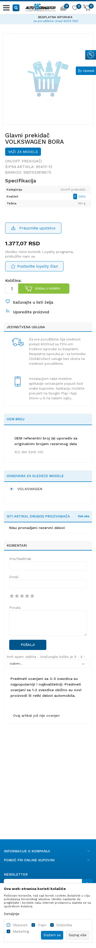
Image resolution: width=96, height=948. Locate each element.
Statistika (64, 925)
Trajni (42, 925)
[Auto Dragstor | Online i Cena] (40, 6)
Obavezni (20, 925)
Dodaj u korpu (47, 288)
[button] (16, 7)
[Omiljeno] (74, 9)
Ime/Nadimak (20, 559)
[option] (48, 18)
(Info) (82, 196)
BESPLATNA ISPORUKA (48, 17)
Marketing (21, 931)
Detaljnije (11, 914)
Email (13, 577)
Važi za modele (23, 152)
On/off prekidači (23, 161)
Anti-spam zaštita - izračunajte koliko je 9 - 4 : (46, 657)
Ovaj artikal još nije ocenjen (36, 715)
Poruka (14, 608)
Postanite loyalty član (37, 266)
